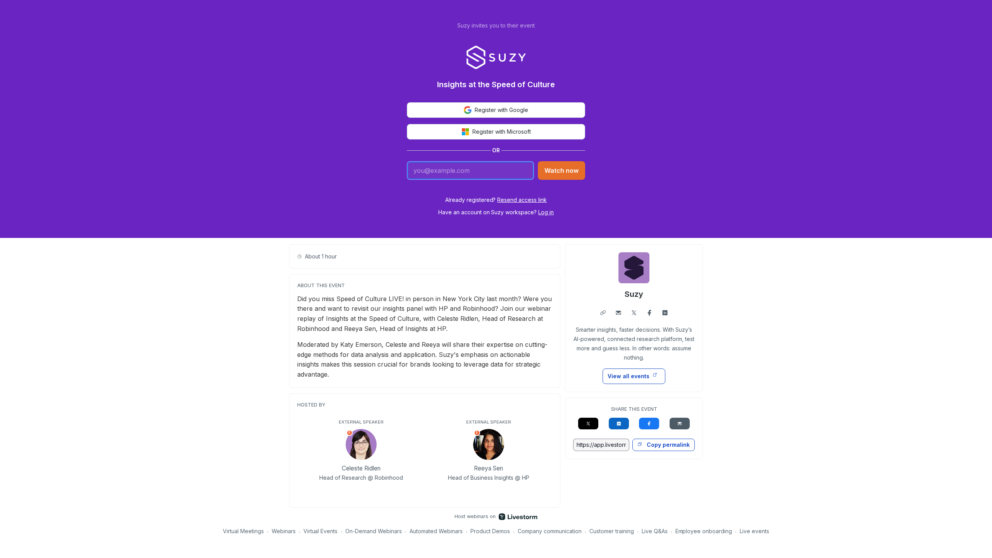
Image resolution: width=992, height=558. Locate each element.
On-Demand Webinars (373, 531)
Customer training (611, 531)
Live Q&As (655, 531)
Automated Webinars (436, 531)
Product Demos (490, 531)
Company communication (550, 531)
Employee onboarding (703, 531)
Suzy (634, 294)
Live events (754, 531)
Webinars (284, 531)
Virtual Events (320, 531)
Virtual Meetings (243, 531)
